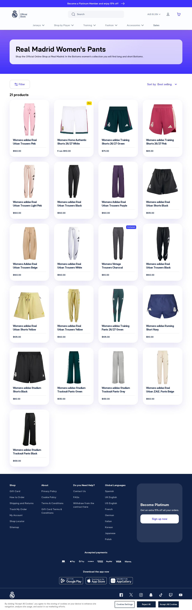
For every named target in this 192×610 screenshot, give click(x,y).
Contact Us (79, 491)
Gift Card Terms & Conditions (51, 511)
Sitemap (14, 527)
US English (111, 503)
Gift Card (15, 491)
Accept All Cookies (168, 604)
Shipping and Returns (21, 503)
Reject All (146, 604)
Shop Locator (17, 521)
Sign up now (159, 518)
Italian (108, 521)
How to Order (17, 497)
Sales (156, 25)
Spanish (109, 491)
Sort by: (159, 84)
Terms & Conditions (52, 503)
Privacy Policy (49, 491)
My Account (16, 515)
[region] (96, 604)
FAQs (76, 497)
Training (87, 25)
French (109, 509)
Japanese (110, 533)
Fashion (109, 25)
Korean (109, 527)
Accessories (133, 25)
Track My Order (18, 509)
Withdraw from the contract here (83, 505)
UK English (111, 497)
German (109, 515)
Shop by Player (62, 25)
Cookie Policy (48, 497)
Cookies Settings (125, 604)
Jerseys (37, 25)
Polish (108, 539)
